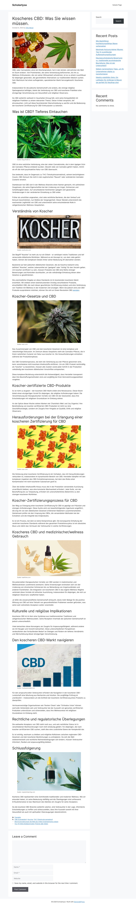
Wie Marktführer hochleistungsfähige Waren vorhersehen (106, 43)
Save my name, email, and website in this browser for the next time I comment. (46, 883)
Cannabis (18, 817)
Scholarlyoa (19, 4)
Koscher (30, 819)
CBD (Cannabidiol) (21, 819)
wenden (76, 290)
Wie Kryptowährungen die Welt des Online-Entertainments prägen (36, 822)
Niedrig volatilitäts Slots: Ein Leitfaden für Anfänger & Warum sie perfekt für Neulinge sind (109, 79)
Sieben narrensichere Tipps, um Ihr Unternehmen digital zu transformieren (110, 71)
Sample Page (117, 5)
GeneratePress (79, 902)
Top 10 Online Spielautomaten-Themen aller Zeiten (31, 824)
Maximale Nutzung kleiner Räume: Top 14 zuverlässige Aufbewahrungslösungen (109, 52)
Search (98, 17)
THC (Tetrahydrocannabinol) (43, 819)
